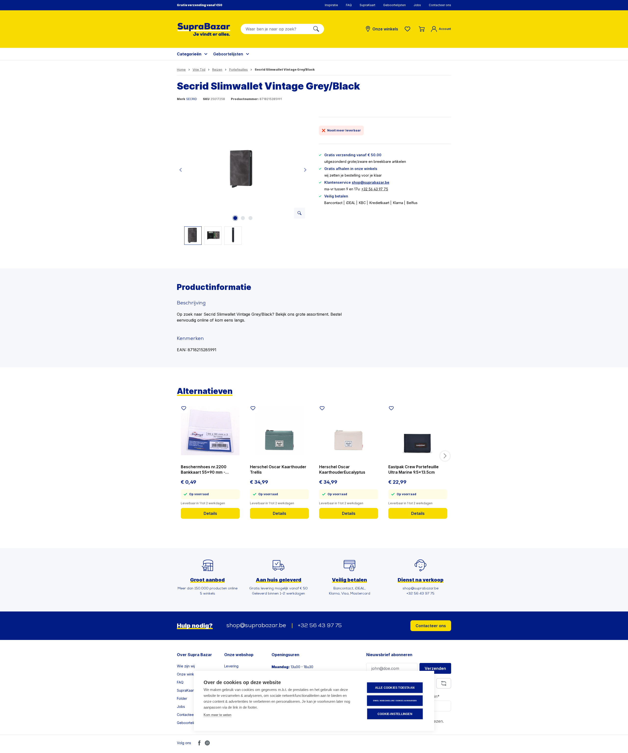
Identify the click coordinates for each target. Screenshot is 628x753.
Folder (182, 698)
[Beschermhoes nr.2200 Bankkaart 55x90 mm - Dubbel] (210, 430)
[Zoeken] (316, 29)
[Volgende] (305, 170)
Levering (231, 666)
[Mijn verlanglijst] (408, 29)
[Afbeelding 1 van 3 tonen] (235, 218)
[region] (243, 181)
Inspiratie (331, 5)
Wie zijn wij (186, 666)
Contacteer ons (440, 5)
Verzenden (435, 668)
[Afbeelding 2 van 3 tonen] (243, 218)
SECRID (191, 99)
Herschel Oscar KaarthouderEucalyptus (342, 469)
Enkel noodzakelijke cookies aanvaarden (395, 700)
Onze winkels (188, 674)
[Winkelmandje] (422, 29)
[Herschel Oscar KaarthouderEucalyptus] (348, 430)
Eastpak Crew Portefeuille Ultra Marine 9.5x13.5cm (413, 469)
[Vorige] (180, 170)
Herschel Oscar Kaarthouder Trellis (278, 469)
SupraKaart (367, 5)
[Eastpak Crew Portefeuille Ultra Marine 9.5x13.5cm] (417, 430)
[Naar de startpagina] (204, 29)
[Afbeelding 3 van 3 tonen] (250, 218)
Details (210, 513)
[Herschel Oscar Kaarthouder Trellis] (279, 430)
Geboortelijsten (394, 5)
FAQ (349, 5)
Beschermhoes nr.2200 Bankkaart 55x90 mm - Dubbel (203, 469)
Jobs (417, 5)
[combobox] (275, 29)
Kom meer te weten (217, 715)
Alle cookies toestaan (395, 687)
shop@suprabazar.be (370, 182)
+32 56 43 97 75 (374, 189)
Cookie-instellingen (395, 714)
